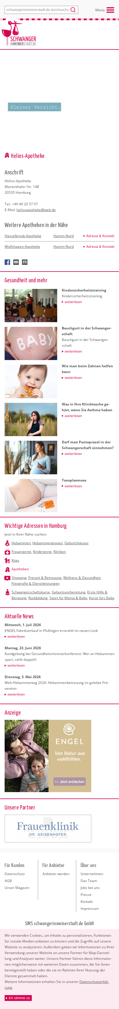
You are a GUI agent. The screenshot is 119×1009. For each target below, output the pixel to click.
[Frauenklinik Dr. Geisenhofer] (48, 828)
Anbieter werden (55, 873)
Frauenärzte (21, 551)
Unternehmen (92, 873)
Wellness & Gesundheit (82, 577)
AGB (8, 880)
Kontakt (87, 901)
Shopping (19, 577)
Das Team (89, 880)
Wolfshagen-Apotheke (22, 246)
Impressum (90, 908)
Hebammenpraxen (47, 543)
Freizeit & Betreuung (45, 577)
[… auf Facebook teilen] (7, 262)
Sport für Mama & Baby (68, 597)
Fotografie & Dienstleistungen (36, 583)
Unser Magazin (17, 887)
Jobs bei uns (90, 887)
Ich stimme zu (19, 998)
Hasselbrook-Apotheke (23, 235)
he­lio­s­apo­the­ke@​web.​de (36, 209)
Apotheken (20, 569)
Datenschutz (15, 873)
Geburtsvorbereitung (68, 592)
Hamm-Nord (63, 235)
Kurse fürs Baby (101, 597)
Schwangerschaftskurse (31, 592)
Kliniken (59, 551)
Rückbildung (38, 597)
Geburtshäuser (76, 543)
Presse (86, 894)
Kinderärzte (42, 551)
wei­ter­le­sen (16, 636)
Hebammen (21, 543)
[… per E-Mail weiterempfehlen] (16, 262)
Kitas (15, 560)
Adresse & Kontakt (100, 235)
